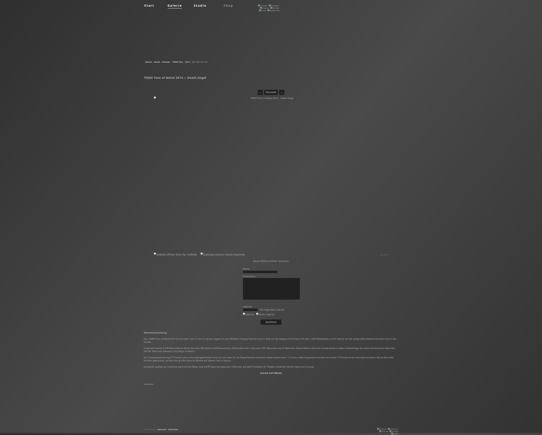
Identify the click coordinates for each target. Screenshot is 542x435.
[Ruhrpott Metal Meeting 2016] (179, 391)
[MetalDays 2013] (300, 387)
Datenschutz (173, 429)
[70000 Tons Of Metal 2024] (335, 391)
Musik (157, 62)
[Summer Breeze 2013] (211, 387)
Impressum (161, 429)
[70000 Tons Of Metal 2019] (358, 391)
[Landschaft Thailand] (248, 387)
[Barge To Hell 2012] (296, 389)
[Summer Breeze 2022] (315, 389)
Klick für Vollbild (186, 254)
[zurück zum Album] (271, 373)
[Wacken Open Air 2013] (192, 387)
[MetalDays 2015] (151, 387)
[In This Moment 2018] (340, 387)
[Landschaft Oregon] (230, 387)
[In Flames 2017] (388, 389)
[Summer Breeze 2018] (278, 389)
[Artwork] (171, 394)
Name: (246, 268)
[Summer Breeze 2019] (214, 389)
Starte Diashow (234, 254)
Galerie (148, 62)
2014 (187, 62)
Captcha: (247, 306)
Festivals (166, 62)
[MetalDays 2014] (231, 389)
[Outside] (353, 387)
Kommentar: (249, 276)
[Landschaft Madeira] (349, 389)
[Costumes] (277, 391)
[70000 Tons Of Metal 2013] (155, 389)
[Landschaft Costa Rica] (220, 391)
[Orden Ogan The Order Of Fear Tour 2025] (318, 394)
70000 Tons (177, 62)
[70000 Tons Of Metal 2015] (155, 391)
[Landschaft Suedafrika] (380, 391)
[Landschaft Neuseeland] (282, 387)
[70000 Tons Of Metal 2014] (319, 387)
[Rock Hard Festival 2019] (205, 394)
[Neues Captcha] (265, 314)
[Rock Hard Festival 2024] (249, 389)
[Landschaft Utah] (264, 387)
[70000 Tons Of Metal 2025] (170, 387)
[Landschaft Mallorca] (201, 391)
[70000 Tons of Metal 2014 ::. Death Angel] (271, 175)
